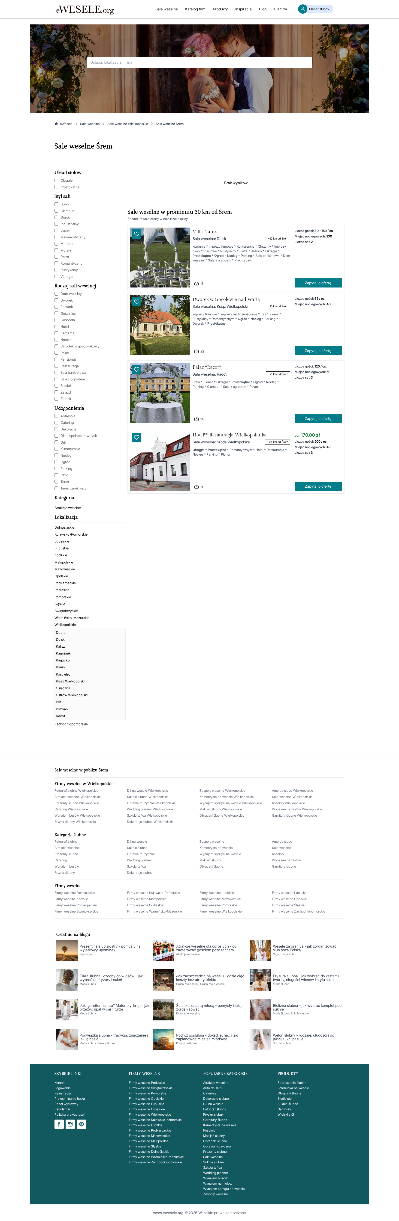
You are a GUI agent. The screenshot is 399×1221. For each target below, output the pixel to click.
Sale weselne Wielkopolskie (127, 124)
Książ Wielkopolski (70, 681)
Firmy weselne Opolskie (289, 899)
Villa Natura (206, 231)
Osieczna (63, 688)
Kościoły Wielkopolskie (288, 803)
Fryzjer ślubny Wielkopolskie (75, 822)
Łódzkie (60, 555)
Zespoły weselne (212, 841)
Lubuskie (61, 548)
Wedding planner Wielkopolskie (150, 809)
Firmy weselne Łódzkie (71, 899)
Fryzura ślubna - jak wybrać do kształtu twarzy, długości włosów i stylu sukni (306, 978)
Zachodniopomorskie (71, 724)
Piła (58, 702)
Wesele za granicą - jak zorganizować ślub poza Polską (304, 948)
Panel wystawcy (66, 1104)
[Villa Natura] (160, 257)
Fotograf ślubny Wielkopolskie (76, 790)
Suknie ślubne (137, 848)
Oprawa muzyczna (141, 854)
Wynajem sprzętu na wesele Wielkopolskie (231, 803)
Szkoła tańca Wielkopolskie (147, 815)
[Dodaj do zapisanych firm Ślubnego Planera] (136, 234)
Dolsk (60, 639)
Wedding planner (139, 860)
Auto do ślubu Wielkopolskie (292, 790)
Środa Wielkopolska (233, 442)
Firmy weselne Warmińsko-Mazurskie (154, 911)
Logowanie (62, 1088)
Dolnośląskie (64, 527)
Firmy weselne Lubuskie (289, 893)
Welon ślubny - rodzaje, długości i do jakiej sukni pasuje (303, 1037)
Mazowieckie (64, 569)
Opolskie (61, 576)
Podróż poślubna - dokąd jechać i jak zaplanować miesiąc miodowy (207, 1037)
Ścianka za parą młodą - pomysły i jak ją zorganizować (210, 1007)
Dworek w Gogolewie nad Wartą (226, 299)
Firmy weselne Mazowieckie (220, 899)
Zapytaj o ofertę (318, 283)
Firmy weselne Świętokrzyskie (76, 911)
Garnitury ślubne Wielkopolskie (294, 815)
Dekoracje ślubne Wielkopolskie (150, 822)
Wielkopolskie (65, 624)
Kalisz (60, 646)
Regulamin (62, 1109)
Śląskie (59, 604)
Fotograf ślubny (65, 841)
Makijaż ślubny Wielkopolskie (221, 809)
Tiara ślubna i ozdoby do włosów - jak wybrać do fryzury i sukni (111, 978)
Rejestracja (62, 1093)
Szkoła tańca (136, 866)
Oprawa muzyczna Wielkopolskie (151, 803)
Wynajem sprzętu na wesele (220, 854)
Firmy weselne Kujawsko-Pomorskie (153, 893)
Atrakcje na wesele (188, 954)
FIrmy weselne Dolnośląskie (149, 1151)
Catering (60, 860)
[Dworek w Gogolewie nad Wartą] (160, 325)
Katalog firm (195, 9)
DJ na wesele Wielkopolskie (147, 790)
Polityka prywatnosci (69, 1114)
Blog (262, 9)
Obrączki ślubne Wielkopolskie (222, 815)
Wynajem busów (66, 866)
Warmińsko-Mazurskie (71, 618)
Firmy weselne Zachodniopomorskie (298, 911)
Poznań (62, 709)
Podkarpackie (65, 583)
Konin (60, 667)
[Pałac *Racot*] (160, 393)
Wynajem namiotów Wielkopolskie (297, 809)
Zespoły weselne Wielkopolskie (222, 790)
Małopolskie (63, 562)
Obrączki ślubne (211, 866)
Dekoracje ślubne (140, 872)
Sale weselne (166, 9)
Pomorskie (62, 597)
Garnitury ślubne (284, 866)
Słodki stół (285, 1098)
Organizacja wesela (212, 984)
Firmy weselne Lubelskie (218, 893)
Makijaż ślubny (210, 860)
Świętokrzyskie (66, 611)
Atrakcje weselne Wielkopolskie (77, 797)
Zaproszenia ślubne (292, 1083)
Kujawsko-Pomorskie (71, 534)
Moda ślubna (88, 984)
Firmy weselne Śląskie (288, 905)
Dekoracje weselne (188, 1013)
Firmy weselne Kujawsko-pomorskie (155, 1120)
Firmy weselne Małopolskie (146, 899)
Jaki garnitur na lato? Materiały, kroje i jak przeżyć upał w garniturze (114, 1007)
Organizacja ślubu (284, 954)
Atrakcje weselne (67, 508)
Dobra (61, 632)
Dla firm (280, 9)
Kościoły (278, 854)
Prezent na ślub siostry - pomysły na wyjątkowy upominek (110, 948)
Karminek (63, 653)
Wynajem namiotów (286, 860)
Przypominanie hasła (69, 1098)
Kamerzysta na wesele (216, 848)
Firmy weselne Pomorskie (218, 905)
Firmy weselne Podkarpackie (75, 905)
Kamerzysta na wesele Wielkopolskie (227, 797)
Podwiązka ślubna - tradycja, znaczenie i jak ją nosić (114, 1037)
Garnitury (284, 1109)
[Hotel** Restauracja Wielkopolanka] (160, 461)
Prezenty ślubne (66, 854)
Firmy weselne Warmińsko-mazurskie (156, 1157)
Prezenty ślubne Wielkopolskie (76, 803)
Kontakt (59, 1083)
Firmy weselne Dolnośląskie (74, 893)
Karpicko (63, 660)
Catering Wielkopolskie (71, 809)
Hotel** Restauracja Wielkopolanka (230, 435)
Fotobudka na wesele (293, 1088)
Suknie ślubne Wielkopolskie (148, 797)
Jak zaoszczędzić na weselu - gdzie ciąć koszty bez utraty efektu (210, 978)
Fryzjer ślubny (64, 872)
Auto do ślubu (282, 841)
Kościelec (63, 674)
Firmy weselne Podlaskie (145, 905)
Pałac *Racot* (207, 367)
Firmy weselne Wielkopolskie (221, 911)
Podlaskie (61, 590)
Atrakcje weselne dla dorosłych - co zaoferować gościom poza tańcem (206, 948)
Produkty (220, 9)
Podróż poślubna (186, 1043)
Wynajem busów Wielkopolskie (77, 815)
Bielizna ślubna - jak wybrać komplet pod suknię (307, 1007)
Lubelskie (61, 541)
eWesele (66, 124)
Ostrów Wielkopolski (72, 695)
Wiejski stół (286, 1114)
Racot (60, 716)
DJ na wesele (137, 841)
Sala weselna (204, 238)
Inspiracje (243, 9)
